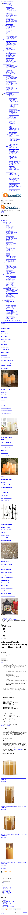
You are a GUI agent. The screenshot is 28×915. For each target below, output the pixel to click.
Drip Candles (9, 13)
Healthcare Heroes (10, 84)
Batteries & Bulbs (10, 72)
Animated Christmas (7, 93)
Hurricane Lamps (9, 71)
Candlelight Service (13, 107)
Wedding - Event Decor (11, 52)
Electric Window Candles (11, 78)
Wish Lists (5, 905)
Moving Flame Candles (8, 25)
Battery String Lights (13, 151)
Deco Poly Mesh (9, 59)
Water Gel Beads (9, 60)
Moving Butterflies (10, 58)
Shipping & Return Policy (8, 901)
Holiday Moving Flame (11, 35)
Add (3, 658)
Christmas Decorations (11, 79)
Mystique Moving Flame (11, 36)
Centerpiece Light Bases (11, 53)
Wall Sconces (9, 70)
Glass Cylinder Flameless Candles (10, 619)
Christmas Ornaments (10, 90)
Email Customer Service (21, 736)
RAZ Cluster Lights (13, 180)
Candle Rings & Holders (11, 56)
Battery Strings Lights (10, 55)
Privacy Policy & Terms (8, 906)
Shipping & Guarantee (5, 725)
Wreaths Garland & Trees (11, 83)
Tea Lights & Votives (10, 26)
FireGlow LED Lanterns (11, 41)
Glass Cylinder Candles (11, 10)
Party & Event (6, 50)
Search (2, 200)
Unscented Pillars (9, 14)
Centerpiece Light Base (14, 149)
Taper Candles (9, 18)
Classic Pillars (9, 27)
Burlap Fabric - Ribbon (11, 61)
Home (4, 616)
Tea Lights (8, 4)
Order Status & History (8, 903)
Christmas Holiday (7, 75)
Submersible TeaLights (11, 22)
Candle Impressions (10, 19)
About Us (5, 902)
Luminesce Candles (10, 5)
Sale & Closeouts (9, 24)
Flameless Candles (7, 3)
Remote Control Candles (11, 15)
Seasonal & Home (7, 64)
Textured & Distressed (11, 37)
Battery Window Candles (11, 77)
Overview (3, 662)
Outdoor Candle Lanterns (11, 44)
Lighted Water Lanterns (11, 81)
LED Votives (9, 7)
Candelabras (8, 54)
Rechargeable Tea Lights (11, 21)
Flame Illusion (12, 145)
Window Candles (12, 99)
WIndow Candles (10, 8)
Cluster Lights (9, 82)
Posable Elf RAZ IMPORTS (15, 186)
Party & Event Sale (10, 62)
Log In (2, 204)
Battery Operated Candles (11, 20)
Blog (4, 895)
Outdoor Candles (9, 16)
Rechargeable (12, 111)
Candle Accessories (13, 112)
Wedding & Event (7, 891)
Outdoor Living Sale (10, 49)
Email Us (5, 882)
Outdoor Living (6, 39)
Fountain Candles (12, 170)
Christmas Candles (10, 76)
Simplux (8, 32)
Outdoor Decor (9, 47)
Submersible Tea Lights (14, 115)
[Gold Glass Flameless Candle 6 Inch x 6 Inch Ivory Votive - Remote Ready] (9, 775)
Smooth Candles (9, 11)
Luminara (8, 31)
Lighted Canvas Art (10, 85)
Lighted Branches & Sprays (12, 69)
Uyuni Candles (9, 9)
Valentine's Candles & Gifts (12, 65)
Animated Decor (12, 181)
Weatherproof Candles (11, 43)
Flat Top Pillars (9, 28)
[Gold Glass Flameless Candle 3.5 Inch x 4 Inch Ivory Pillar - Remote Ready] (9, 832)
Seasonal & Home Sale (11, 73)
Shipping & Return (18, 749)
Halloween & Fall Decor (11, 67)
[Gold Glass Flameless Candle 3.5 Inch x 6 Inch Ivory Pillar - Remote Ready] (9, 803)
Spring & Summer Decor (11, 66)
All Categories (4, 220)
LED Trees (8, 42)
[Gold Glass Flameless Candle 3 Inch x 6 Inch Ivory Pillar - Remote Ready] (9, 860)
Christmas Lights (9, 87)
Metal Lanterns (9, 48)
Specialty (8, 33)
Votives (10, 96)
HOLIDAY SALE (13, 173)
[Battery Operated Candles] (13, 197)
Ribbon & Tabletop (13, 190)
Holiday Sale (9, 89)
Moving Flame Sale (10, 38)
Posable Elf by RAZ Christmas (12, 92)
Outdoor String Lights (10, 45)
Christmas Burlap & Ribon (11, 88)
